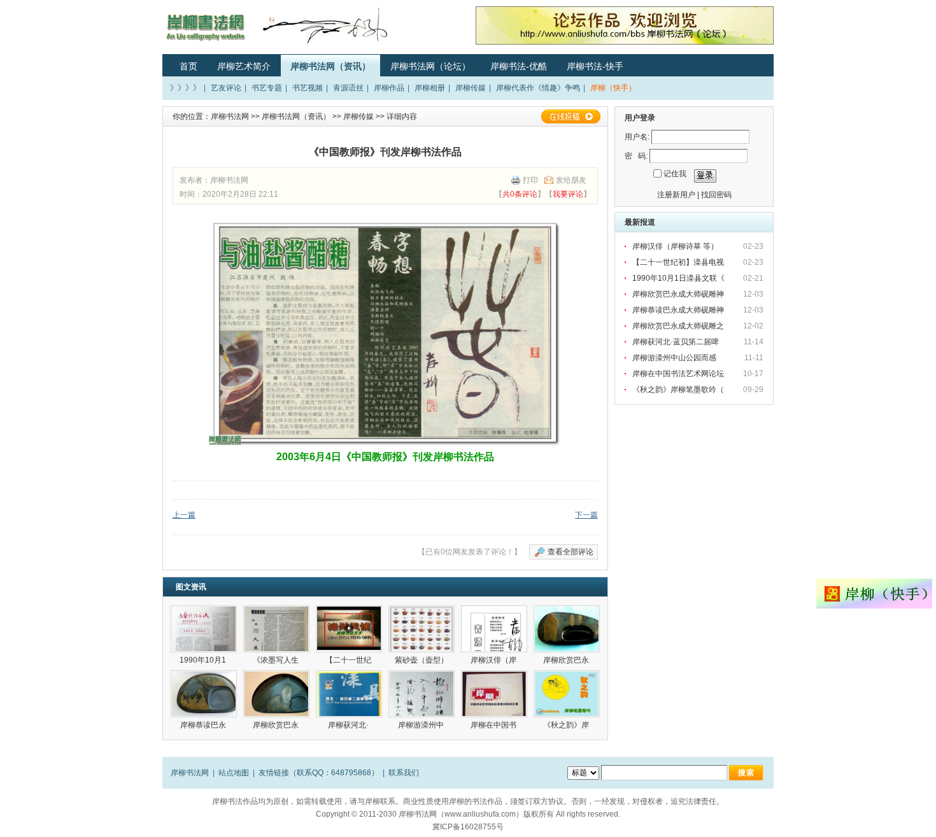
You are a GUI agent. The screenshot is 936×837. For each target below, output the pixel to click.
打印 (530, 180)
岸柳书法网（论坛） (430, 66)
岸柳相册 (430, 87)
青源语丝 (348, 87)
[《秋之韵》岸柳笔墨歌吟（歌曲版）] (567, 693)
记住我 (674, 173)
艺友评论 (226, 87)
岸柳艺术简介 (244, 66)
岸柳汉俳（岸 (494, 660)
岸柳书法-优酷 (518, 66)
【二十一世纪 (349, 660)
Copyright (333, 814)
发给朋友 (571, 180)
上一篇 (184, 514)
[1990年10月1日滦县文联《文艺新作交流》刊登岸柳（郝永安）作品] (204, 628)
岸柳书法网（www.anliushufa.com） (461, 814)
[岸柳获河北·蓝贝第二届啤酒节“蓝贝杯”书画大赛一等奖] (349, 693)
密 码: (636, 155)
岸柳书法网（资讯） (330, 66)
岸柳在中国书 (494, 725)
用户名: (637, 136)
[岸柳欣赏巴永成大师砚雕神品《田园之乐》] (567, 628)
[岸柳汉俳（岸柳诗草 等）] (494, 628)
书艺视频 (307, 87)
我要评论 (568, 194)
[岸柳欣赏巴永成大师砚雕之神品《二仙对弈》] (276, 693)
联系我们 (403, 772)
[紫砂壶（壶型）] (421, 628)
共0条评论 (519, 194)
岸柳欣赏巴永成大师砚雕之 (679, 325)
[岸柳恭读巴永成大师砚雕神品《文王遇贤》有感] (204, 693)
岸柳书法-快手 (595, 66)
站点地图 (233, 772)
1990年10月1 (204, 660)
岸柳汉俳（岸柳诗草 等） (675, 246)
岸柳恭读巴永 (204, 725)
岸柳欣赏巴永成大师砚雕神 (679, 294)
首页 (188, 66)
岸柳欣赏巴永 (567, 660)
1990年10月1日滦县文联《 (679, 278)
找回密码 (716, 194)
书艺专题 (267, 87)
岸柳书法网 (230, 116)
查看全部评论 (570, 551)
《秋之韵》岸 (567, 725)
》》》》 (185, 87)
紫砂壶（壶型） (421, 660)
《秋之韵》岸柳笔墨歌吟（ (679, 389)
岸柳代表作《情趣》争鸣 (538, 87)
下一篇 (586, 514)
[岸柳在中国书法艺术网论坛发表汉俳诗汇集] (494, 693)
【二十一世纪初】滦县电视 (679, 262)
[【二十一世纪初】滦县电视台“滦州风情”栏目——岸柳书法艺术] (349, 628)
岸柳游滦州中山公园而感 (674, 357)
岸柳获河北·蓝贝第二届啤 (676, 341)
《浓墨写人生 (277, 660)
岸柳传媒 (470, 87)
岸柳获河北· (349, 725)
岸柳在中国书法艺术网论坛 (679, 373)
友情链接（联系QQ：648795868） (319, 772)
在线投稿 (570, 116)
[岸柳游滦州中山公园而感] (421, 693)
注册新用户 (676, 194)
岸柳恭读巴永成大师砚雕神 (679, 310)
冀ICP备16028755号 (468, 826)
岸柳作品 (389, 87)
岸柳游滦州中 (422, 725)
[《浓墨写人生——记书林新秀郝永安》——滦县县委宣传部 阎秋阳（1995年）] (276, 628)
